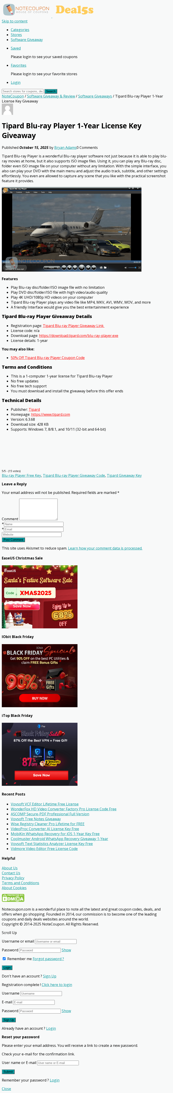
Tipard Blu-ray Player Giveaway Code (74, 475)
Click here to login (57, 984)
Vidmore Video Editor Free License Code (44, 848)
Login (15, 82)
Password (10, 950)
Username (10, 993)
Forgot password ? (48, 958)
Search (50, 91)
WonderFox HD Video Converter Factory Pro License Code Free (63, 809)
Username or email (18, 941)
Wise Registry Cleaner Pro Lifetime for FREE (47, 823)
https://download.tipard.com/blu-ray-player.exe (78, 335)
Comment (10, 518)
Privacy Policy (13, 877)
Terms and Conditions (20, 882)
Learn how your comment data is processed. (105, 548)
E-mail (7, 1002)
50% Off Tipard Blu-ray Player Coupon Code (48, 357)
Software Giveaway (27, 39)
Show (66, 950)
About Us (10, 868)
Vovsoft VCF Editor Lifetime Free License (45, 804)
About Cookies (14, 887)
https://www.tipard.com (50, 414)
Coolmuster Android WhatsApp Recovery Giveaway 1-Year (59, 838)
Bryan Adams (65, 147)
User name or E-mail (19, 1062)
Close (6, 1088)
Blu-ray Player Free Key (21, 475)
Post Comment (13, 539)
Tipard (34, 409)
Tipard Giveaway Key (124, 475)
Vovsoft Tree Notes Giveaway (36, 818)
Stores (16, 34)
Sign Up (49, 976)
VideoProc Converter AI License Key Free (45, 828)
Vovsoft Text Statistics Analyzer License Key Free (52, 843)
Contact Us (11, 872)
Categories (20, 29)
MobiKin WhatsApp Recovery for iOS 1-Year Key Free (55, 833)
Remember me (19, 958)
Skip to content (14, 21)
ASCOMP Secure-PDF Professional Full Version (50, 813)
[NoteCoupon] (49, 16)
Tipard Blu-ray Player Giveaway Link (74, 325)
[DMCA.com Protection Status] (13, 900)
